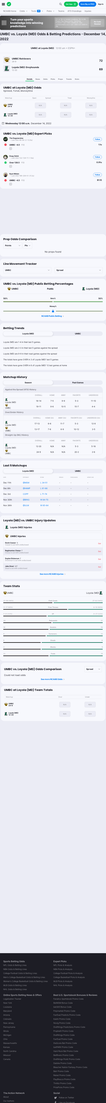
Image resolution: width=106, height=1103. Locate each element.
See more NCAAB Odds (52, 679)
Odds (45, 79)
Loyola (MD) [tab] (28, 333)
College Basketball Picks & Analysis (69, 977)
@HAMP (26, 488)
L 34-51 (43, 482)
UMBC (15, 288)
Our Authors (8, 1101)
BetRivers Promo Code (63, 1055)
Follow (97, 139)
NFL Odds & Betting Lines (14, 965)
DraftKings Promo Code (64, 1035)
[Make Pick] (10, 148)
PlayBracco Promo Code (64, 1079)
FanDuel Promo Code (62, 1039)
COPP (25, 494)
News (37, 79)
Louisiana (7, 1007)
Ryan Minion (14, 174)
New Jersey (8, 1023)
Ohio (5, 1039)
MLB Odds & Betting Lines (15, 985)
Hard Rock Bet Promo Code (65, 1051)
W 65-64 (44, 505)
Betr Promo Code (61, 1071)
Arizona (6, 1015)
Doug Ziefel (14, 156)
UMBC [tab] (78, 333)
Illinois (6, 1031)
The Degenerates (16, 138)
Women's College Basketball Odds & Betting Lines (25, 981)
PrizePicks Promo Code (63, 1087)
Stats (77, 79)
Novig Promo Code (61, 1023)
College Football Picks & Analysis (68, 973)
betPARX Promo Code (63, 1047)
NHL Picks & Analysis (62, 985)
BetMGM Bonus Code (63, 1003)
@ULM (26, 505)
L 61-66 (43, 488)
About (6, 1097)
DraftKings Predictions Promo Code (69, 1027)
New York (7, 1003)
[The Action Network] (9, 4)
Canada (6, 1059)
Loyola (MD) (92, 288)
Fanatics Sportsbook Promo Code (68, 999)
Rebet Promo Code (62, 1075)
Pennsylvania (9, 1027)
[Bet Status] (5, 144)
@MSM (26, 482)
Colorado (7, 1019)
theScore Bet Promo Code (65, 1043)
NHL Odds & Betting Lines (15, 989)
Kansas (6, 1047)
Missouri (7, 1055)
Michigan (7, 1035)
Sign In (100, 4)
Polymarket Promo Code (64, 1011)
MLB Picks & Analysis (62, 981)
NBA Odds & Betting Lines (15, 969)
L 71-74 (43, 494)
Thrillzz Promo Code (62, 1083)
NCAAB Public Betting (51, 316)
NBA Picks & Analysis (62, 969)
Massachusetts (10, 1043)
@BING (26, 499)
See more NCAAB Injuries (51, 574)
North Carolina (9, 1051)
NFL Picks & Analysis (62, 965)
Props (60, 79)
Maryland (7, 1011)
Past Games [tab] (78, 382)
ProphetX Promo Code (63, 1031)
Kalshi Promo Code (61, 1019)
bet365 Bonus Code (62, 1007)
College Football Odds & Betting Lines (20, 973)
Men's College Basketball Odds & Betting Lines (24, 977)
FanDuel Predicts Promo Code (66, 1015)
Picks (53, 79)
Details (29, 79)
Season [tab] (28, 382)
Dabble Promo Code (62, 1063)
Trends (69, 79)
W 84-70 (44, 499)
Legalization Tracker (12, 999)
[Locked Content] (53, 311)
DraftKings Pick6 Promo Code (66, 1059)
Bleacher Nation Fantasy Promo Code (70, 1067)
